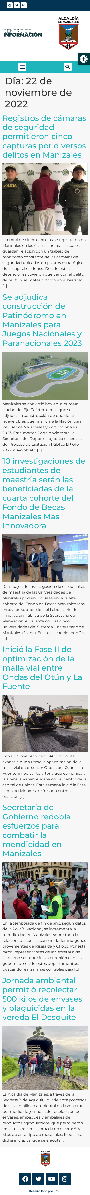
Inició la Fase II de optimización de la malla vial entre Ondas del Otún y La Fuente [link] (42, 668)
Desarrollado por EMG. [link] (45, 1191)
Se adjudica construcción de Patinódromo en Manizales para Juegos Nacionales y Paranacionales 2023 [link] (42, 320)
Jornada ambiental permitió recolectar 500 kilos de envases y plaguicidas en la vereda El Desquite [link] (42, 999)
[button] (22, 67)
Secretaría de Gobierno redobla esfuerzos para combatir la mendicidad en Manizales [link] (36, 830)
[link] (84, 59)
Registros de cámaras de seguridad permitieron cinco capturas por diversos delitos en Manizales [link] (44, 136)
